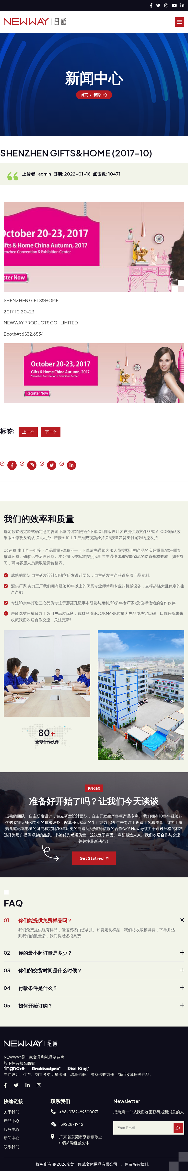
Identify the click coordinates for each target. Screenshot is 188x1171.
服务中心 (11, 1129)
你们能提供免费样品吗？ (38, 920)
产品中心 (11, 1120)
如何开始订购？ (28, 1005)
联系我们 (11, 1146)
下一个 (51, 431)
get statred (92, 858)
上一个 (28, 431)
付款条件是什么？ (31, 988)
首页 (84, 94)
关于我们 (11, 1111)
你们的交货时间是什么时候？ (43, 970)
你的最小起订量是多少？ (38, 953)
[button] (179, 22)
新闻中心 (11, 1137)
